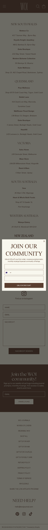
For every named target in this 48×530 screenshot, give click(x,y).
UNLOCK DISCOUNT (24, 285)
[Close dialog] (44, 241)
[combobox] (8, 272)
